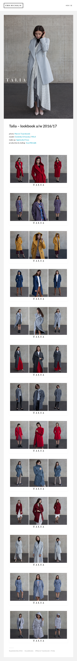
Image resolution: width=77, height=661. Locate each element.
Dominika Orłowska (22, 137)
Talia (53, 651)
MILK (33, 137)
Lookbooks (29, 651)
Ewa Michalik (13, 5)
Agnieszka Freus (22, 140)
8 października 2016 (16, 651)
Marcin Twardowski (22, 134)
